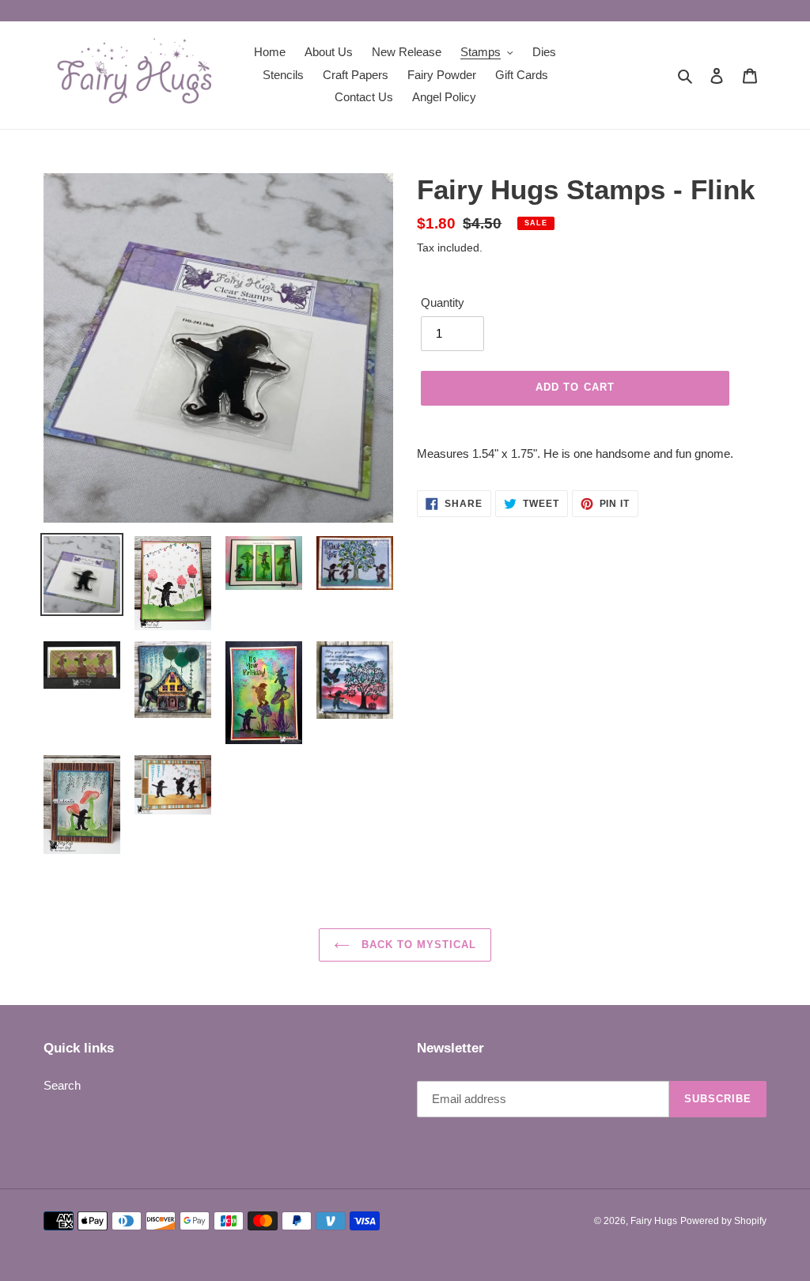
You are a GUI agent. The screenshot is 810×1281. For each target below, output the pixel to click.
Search (62, 1085)
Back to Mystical (417, 944)
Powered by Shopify (723, 1220)
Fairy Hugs (653, 1220)
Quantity (442, 302)
